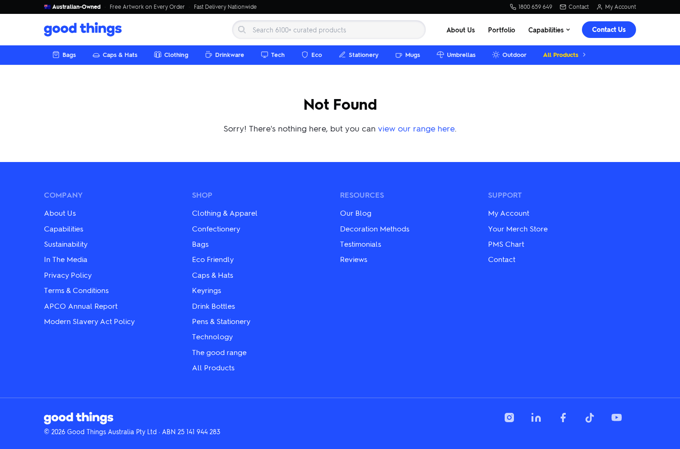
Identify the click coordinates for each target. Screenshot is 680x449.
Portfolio (501, 29)
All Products (560, 54)
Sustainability (65, 244)
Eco (316, 54)
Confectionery (216, 228)
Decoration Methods (374, 228)
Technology (212, 336)
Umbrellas (461, 54)
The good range (219, 352)
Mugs (412, 54)
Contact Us (609, 29)
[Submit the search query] (242, 29)
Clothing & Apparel (225, 213)
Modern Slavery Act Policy (89, 321)
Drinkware (229, 54)
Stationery (363, 54)
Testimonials (360, 244)
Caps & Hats (120, 54)
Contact (579, 7)
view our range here (416, 128)
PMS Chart (506, 244)
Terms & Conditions (76, 290)
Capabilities (546, 29)
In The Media (65, 259)
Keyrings (206, 290)
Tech (277, 54)
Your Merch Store (518, 228)
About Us (460, 29)
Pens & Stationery (221, 321)
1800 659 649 (535, 7)
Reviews (353, 259)
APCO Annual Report (80, 306)
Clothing (176, 54)
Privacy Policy (68, 275)
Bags (69, 54)
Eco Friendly (213, 259)
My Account (620, 7)
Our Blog (355, 213)
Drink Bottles (213, 306)
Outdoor (514, 54)
